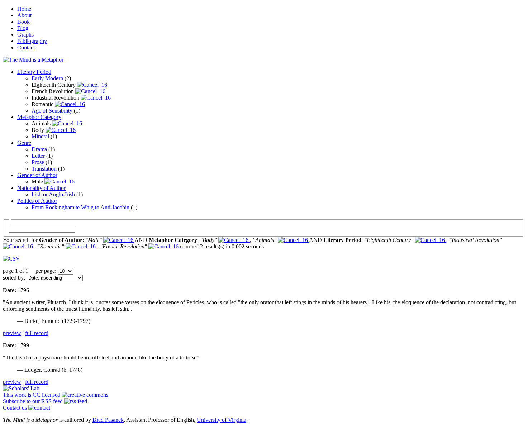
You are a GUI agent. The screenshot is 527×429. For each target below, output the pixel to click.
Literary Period (34, 72)
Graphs (25, 35)
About (24, 15)
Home (24, 9)
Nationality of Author (41, 188)
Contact (26, 47)
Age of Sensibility (52, 111)
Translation (44, 169)
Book (23, 22)
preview (12, 333)
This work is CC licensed (32, 395)
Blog (22, 28)
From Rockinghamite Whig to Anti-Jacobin (80, 207)
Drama (39, 149)
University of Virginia (221, 420)
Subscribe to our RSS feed (33, 401)
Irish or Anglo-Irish (53, 194)
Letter (38, 156)
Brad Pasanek (108, 420)
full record (36, 333)
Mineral (40, 136)
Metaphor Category (39, 117)
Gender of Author (37, 175)
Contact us (15, 408)
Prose (38, 162)
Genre (24, 143)
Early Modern (47, 78)
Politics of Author (37, 201)
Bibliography (32, 41)
